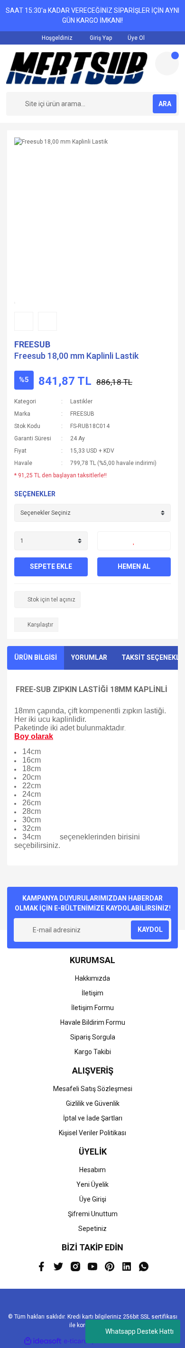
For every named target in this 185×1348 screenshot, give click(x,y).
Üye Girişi (92, 1199)
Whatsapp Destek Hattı (139, 1331)
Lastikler (81, 401)
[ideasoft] (43, 1341)
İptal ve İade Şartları (92, 1118)
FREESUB (32, 344)
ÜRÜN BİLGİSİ (35, 657)
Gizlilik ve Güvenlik (93, 1103)
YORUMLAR (89, 657)
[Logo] (77, 68)
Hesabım (92, 1170)
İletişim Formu (92, 1007)
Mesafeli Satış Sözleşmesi (92, 1089)
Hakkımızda (92, 978)
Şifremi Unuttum (93, 1214)
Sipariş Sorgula (92, 1037)
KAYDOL (150, 929)
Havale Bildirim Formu (92, 1022)
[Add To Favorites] (134, 540)
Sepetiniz (92, 1228)
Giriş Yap (100, 38)
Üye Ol (135, 38)
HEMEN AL (134, 566)
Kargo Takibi (92, 1052)
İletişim (92, 993)
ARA (164, 104)
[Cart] (167, 63)
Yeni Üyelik (92, 1184)
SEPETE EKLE (51, 566)
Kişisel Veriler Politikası (92, 1133)
